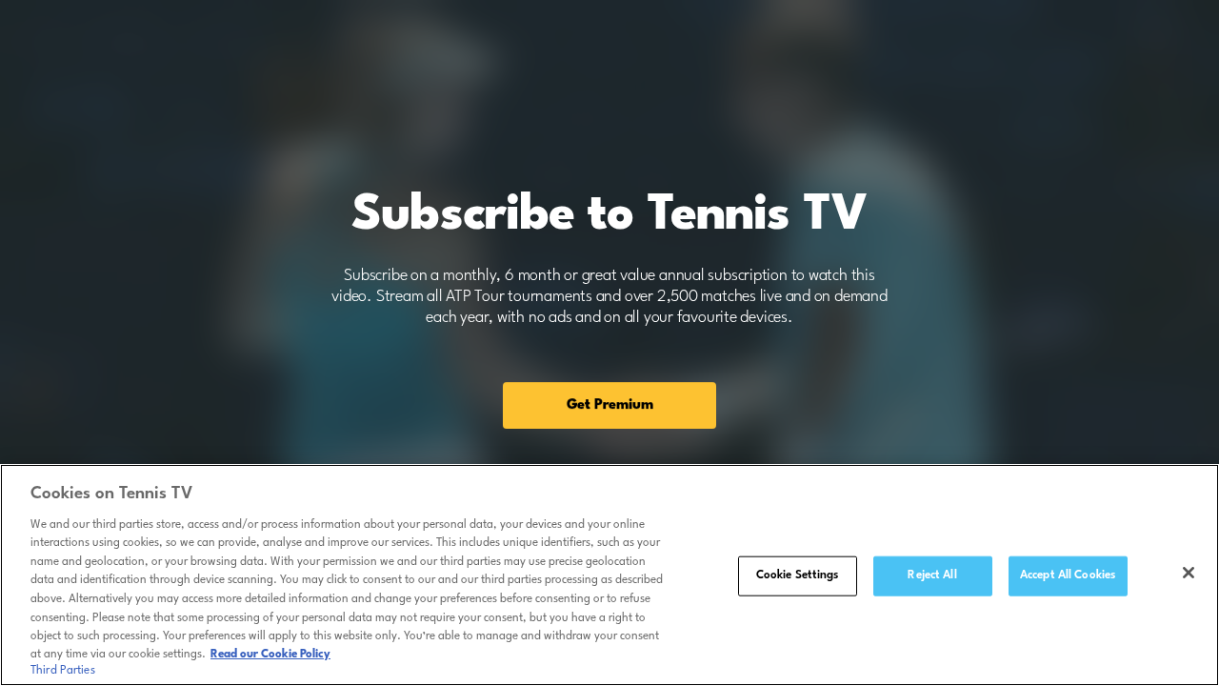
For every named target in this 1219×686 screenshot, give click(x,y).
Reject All (932, 575)
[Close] (1188, 573)
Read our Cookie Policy (270, 654)
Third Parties (62, 670)
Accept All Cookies (1067, 575)
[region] (609, 575)
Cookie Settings (797, 575)
